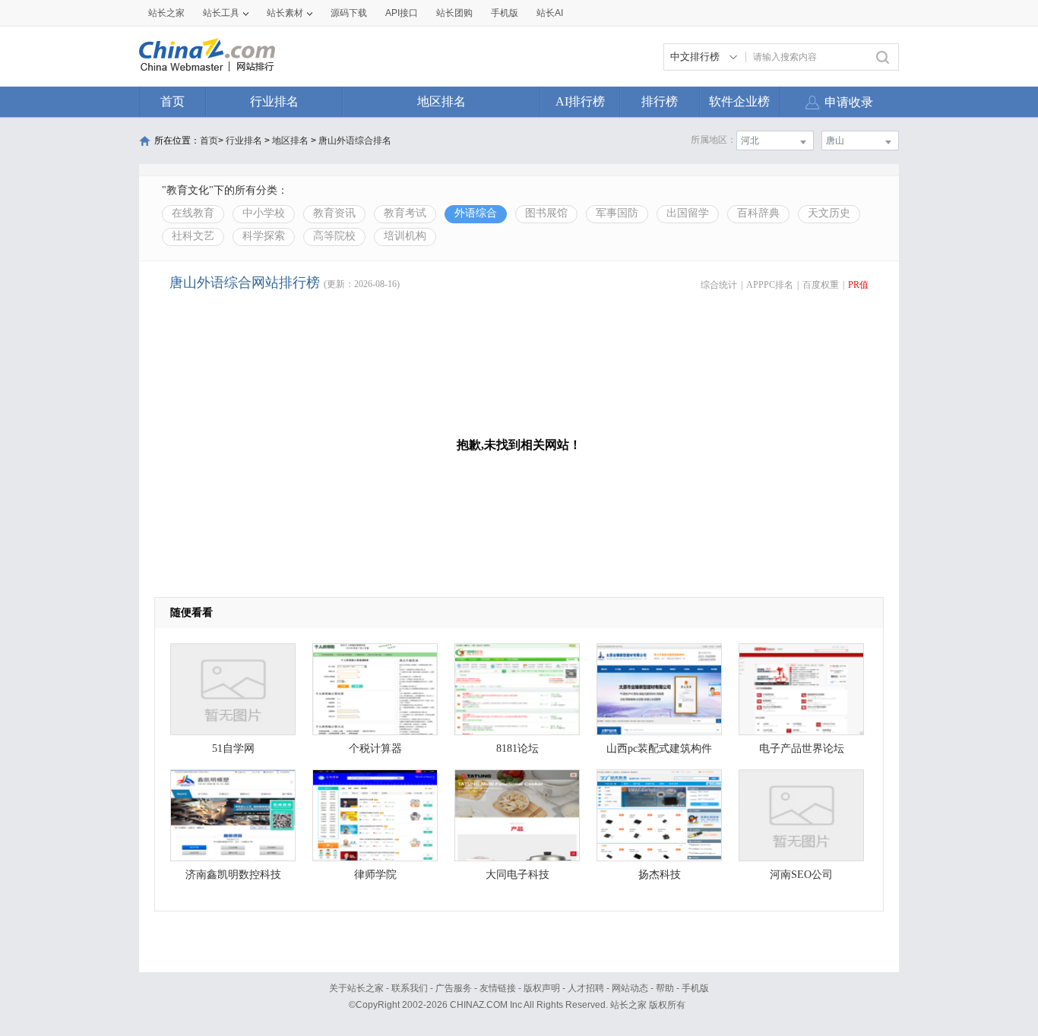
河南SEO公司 (801, 874)
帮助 (665, 988)
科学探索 (263, 236)
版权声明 (542, 988)
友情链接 (497, 988)
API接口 (401, 13)
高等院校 (334, 236)
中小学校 (263, 213)
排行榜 (659, 101)
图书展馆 (546, 213)
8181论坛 (517, 748)
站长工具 (221, 13)
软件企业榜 (739, 101)
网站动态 (630, 988)
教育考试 (405, 213)
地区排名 (441, 101)
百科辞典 (758, 213)
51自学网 (233, 748)
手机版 (695, 988)
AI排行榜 (580, 101)
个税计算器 (375, 748)
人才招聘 (586, 988)
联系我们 (409, 988)
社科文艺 (193, 236)
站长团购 (454, 13)
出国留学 (687, 213)
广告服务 (453, 988)
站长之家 (166, 13)
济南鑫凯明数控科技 (233, 874)
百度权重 (820, 285)
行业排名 (274, 101)
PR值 (858, 285)
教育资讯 (334, 213)
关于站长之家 (356, 988)
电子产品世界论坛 (801, 748)
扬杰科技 (659, 874)
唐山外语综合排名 (354, 140)
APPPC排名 (769, 285)
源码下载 (349, 13)
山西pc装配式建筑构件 (659, 748)
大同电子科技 (517, 874)
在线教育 (193, 213)
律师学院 (375, 874)
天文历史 (829, 213)
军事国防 (617, 213)
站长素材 (285, 13)
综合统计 (719, 285)
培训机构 (405, 236)
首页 (172, 101)
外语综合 (475, 213)
